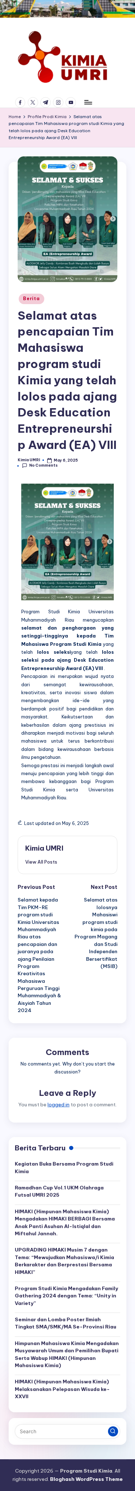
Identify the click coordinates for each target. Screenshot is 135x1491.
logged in (58, 1104)
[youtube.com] (72, 102)
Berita (31, 298)
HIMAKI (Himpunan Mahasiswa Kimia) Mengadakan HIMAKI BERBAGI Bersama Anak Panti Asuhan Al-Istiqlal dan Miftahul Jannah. (65, 1222)
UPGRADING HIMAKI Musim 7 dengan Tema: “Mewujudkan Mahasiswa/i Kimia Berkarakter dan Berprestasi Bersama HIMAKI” (64, 1260)
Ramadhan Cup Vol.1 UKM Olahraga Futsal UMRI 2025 (59, 1191)
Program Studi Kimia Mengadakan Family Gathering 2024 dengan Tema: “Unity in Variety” (66, 1295)
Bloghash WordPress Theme (86, 1479)
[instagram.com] (59, 102)
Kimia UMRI (44, 848)
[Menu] (87, 102)
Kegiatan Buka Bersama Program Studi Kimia (64, 1167)
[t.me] (46, 102)
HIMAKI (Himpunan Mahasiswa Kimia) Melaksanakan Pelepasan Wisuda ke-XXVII (62, 1389)
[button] (41, 862)
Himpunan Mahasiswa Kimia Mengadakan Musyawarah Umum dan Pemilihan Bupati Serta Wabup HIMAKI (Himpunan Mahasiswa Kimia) (67, 1354)
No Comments (43, 465)
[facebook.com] (21, 102)
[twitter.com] (34, 102)
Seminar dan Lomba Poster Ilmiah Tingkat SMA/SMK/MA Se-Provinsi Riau (65, 1323)
